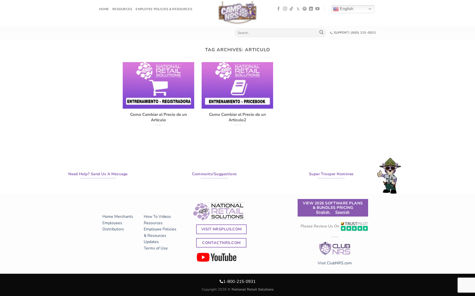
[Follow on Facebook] (279, 9)
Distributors (113, 229)
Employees (112, 223)
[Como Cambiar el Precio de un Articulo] (158, 105)
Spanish (342, 212)
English (346, 9)
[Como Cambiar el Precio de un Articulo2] (237, 105)
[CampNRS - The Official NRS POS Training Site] (237, 13)
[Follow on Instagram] (285, 9)
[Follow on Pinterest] (305, 9)
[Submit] (321, 33)
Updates (151, 242)
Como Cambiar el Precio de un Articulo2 (237, 117)
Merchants (123, 216)
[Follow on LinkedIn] (311, 9)
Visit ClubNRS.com (335, 263)
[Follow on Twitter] (298, 9)
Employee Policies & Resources (164, 9)
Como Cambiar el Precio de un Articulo (158, 117)
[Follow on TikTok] (291, 9)
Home (104, 9)
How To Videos (157, 216)
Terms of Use (156, 248)
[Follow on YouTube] (317, 9)
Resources (122, 9)
